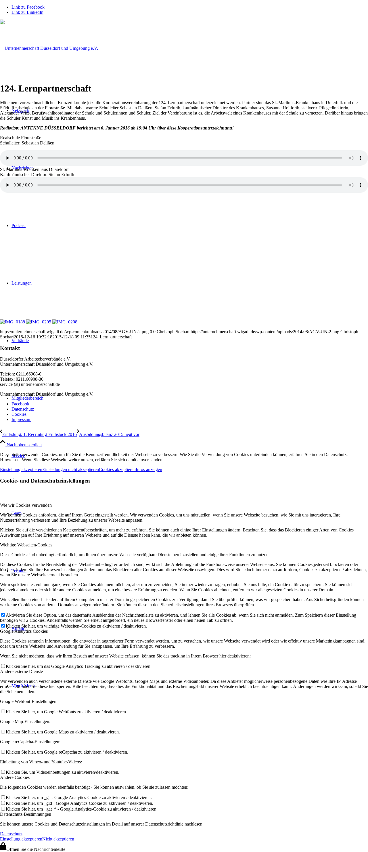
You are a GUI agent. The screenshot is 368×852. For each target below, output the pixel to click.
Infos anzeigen (149, 469)
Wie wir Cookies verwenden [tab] (26, 505)
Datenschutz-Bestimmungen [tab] (25, 814)
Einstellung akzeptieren (21, 469)
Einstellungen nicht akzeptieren (70, 469)
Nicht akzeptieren (58, 838)
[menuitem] (190, 404)
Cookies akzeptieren (117, 469)
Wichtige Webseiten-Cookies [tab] (26, 544)
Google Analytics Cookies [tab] (24, 631)
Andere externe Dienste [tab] (21, 671)
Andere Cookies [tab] (15, 777)
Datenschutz (11, 833)
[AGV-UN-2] (49, 48)
